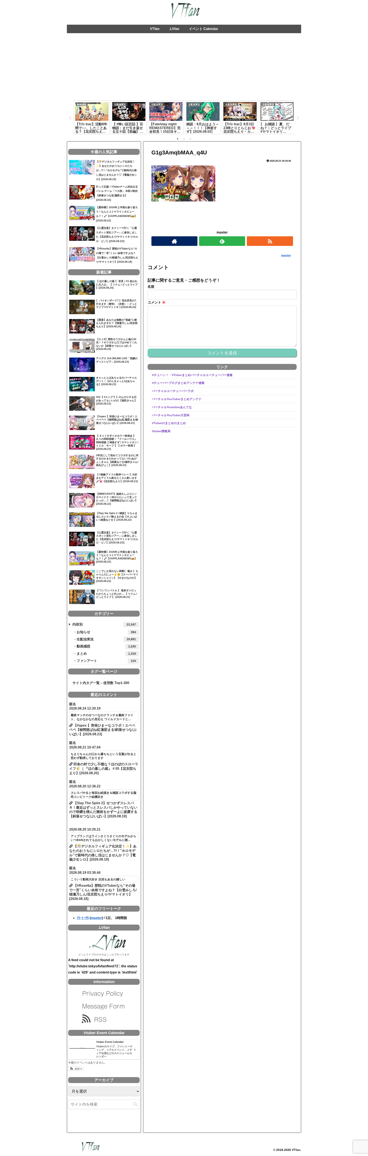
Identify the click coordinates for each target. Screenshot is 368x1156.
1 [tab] (177, 139)
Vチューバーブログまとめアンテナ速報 (178, 383)
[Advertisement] (184, 68)
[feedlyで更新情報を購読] (222, 241)
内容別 (104, 624)
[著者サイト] (174, 241)
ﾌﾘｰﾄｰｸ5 (83, 918)
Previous (70, 118)
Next (298, 118)
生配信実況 (106, 639)
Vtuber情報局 (161, 431)
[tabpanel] (92, 117)
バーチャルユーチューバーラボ (173, 391)
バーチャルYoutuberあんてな (172, 407)
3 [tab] (190, 139)
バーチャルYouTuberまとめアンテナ (176, 399)
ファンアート (106, 661)
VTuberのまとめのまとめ (169, 423)
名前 (151, 286)
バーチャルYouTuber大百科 (171, 415)
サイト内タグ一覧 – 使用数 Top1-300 (99, 683)
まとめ (106, 653)
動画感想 (106, 646)
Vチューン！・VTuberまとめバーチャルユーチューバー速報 (192, 375)
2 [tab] (184, 139)
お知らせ (106, 632)
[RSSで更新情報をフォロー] (270, 241)
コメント (156, 302)
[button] (75, 1068)
